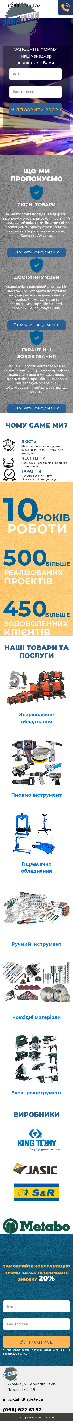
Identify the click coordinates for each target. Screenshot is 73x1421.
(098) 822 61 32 (24, 5)
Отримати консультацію (37, 252)
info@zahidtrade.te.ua (23, 1399)
